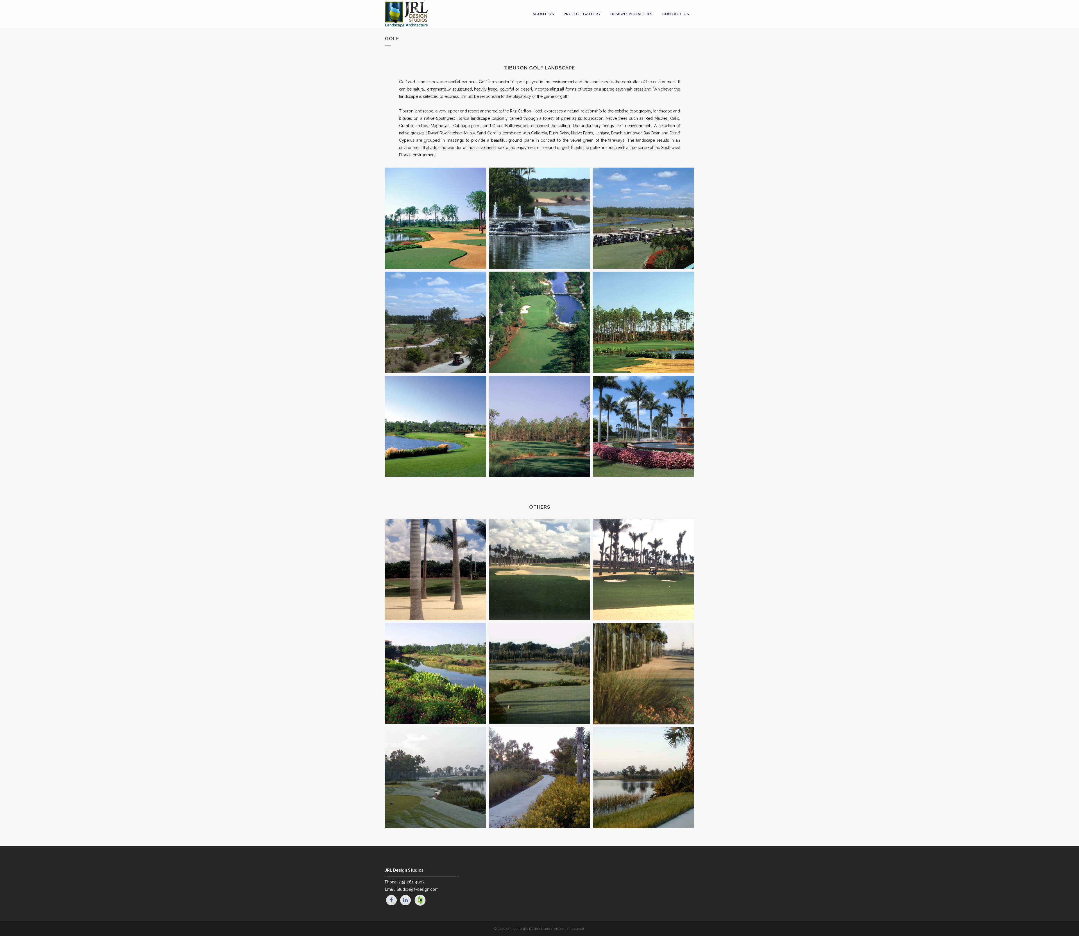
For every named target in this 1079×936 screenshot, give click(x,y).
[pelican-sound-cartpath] (539, 777)
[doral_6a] (435, 569)
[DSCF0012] (435, 322)
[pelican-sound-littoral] (435, 777)
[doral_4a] (539, 569)
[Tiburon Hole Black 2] (539, 322)
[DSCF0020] (643, 426)
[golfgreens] (539, 673)
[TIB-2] (435, 218)
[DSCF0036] (539, 218)
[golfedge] (643, 673)
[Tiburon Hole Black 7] (539, 426)
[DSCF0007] (643, 218)
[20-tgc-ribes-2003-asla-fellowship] (435, 673)
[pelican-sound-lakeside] (643, 777)
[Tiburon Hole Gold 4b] (435, 426)
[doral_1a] (643, 569)
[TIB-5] (643, 322)
